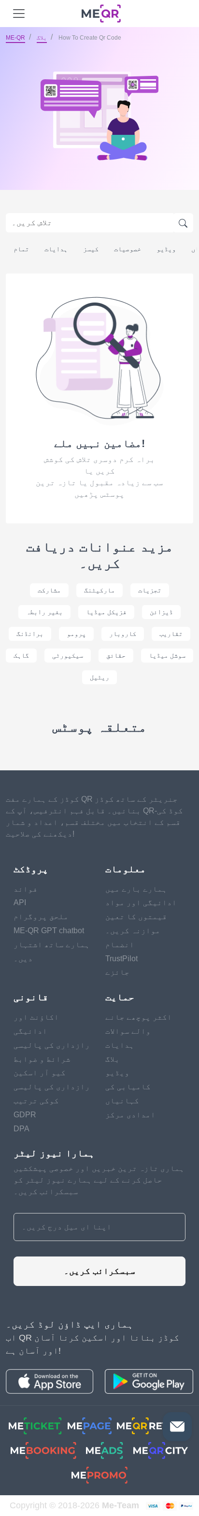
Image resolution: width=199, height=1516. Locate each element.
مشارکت (49, 590)
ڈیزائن (161, 612)
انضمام (119, 944)
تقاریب (171, 633)
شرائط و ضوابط (42, 1059)
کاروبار (122, 633)
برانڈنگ (29, 633)
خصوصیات (127, 249)
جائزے (117, 972)
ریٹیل (99, 677)
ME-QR (15, 37)
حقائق (116, 655)
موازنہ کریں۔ (132, 930)
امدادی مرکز (130, 1115)
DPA (21, 1129)
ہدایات (56, 249)
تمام (21, 249)
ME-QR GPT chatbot (49, 930)
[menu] (19, 13)
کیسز (91, 249)
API (20, 902)
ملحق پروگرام (41, 916)
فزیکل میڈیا (106, 612)
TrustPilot (121, 958)
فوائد (26, 889)
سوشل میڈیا (167, 655)
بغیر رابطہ (44, 612)
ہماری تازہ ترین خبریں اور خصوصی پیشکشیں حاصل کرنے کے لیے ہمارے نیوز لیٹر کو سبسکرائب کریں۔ (99, 1180)
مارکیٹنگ (99, 590)
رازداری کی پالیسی (52, 1045)
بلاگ (42, 37)
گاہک (21, 655)
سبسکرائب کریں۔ (99, 1271)
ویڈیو (166, 249)
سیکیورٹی (67, 655)
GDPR (25, 1115)
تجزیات (149, 590)
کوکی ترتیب (36, 1101)
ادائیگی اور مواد (141, 902)
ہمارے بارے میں (136, 889)
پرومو (76, 633)
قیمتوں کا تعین (136, 916)
